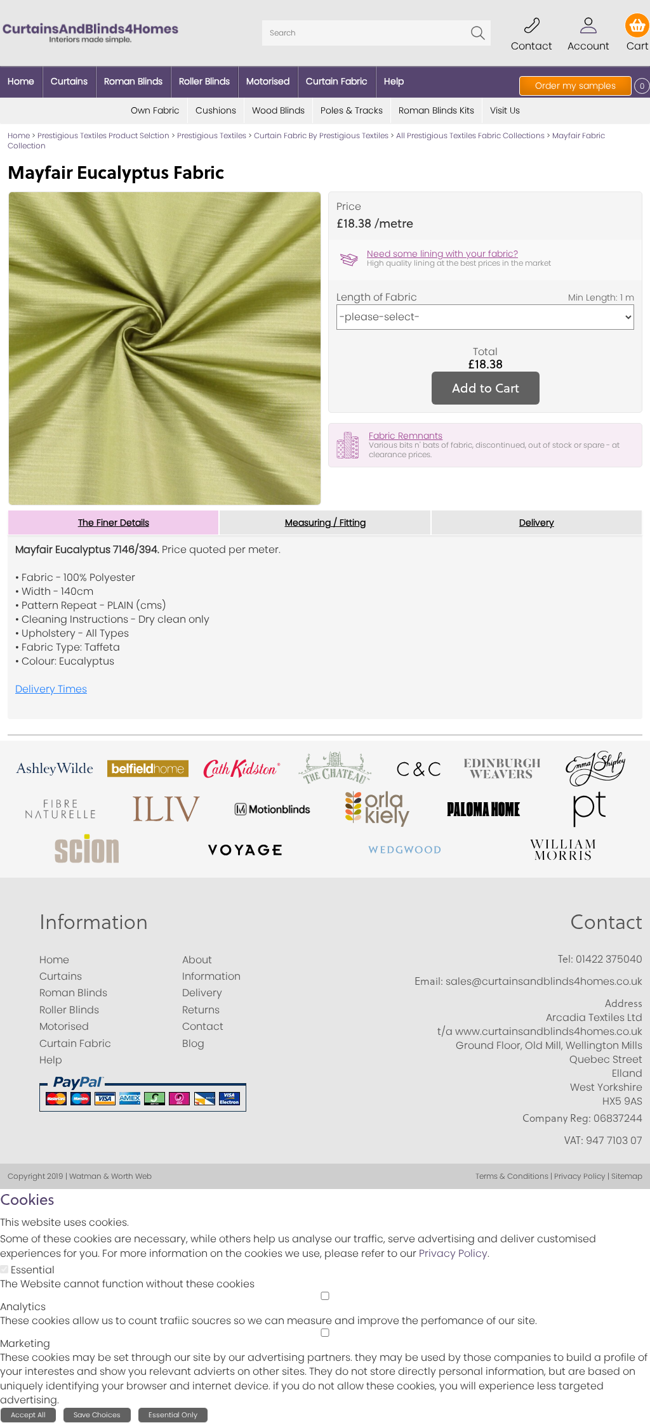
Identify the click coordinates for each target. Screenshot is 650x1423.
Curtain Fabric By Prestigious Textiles (321, 135)
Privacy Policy (453, 1253)
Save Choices (97, 1415)
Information (93, 922)
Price (348, 207)
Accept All (28, 1415)
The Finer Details (113, 522)
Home (19, 135)
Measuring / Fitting (325, 522)
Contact (606, 922)
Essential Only (173, 1415)
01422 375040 (609, 959)
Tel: (565, 959)
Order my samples (575, 85)
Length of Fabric (376, 297)
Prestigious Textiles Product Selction (103, 135)
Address (623, 1003)
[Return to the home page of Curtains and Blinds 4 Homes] (90, 32)
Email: (429, 981)
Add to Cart (485, 388)
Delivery (536, 522)
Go (478, 33)
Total (485, 352)
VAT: (573, 1140)
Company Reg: (556, 1118)
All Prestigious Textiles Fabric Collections (470, 135)
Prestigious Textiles (211, 135)
